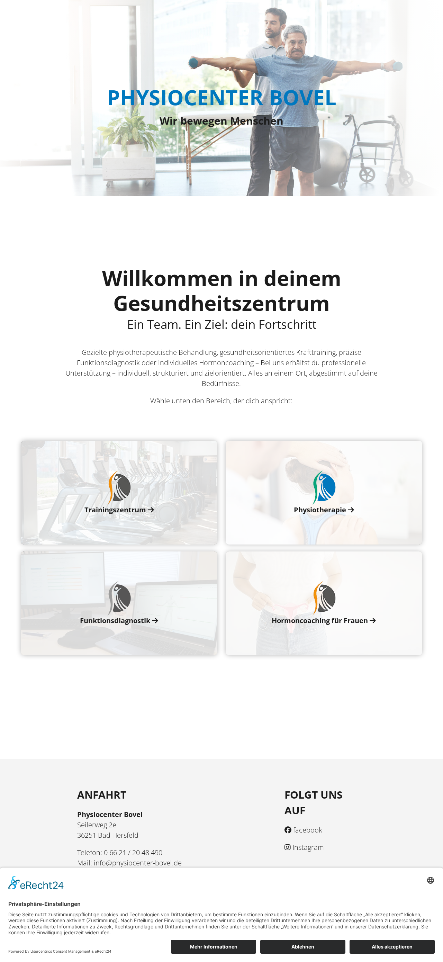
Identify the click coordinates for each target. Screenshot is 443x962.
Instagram (307, 847)
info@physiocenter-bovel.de (138, 862)
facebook (306, 830)
